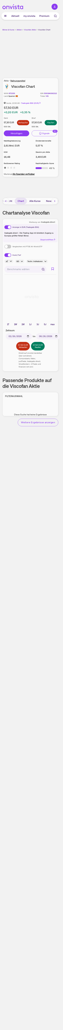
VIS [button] (47, 96)
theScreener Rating (12, 163)
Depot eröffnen (47, 239)
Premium (44, 16)
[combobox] (25, 269)
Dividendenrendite (43, 141)
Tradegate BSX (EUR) (30, 103)
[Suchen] (43, 269)
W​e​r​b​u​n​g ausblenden (41, 52)
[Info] (8, 261)
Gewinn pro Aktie (43, 152)
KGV (6, 152)
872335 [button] (12, 93)
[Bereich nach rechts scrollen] (54, 201)
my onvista (29, 16)
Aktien (19, 30)
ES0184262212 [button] (50, 93)
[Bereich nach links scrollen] (6, 201)
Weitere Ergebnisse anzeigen (38, 422)
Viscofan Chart (44, 30)
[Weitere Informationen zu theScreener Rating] (9, 168)
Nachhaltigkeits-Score (45, 163)
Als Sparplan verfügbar (24, 174)
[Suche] (55, 16)
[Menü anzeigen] (5, 16)
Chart (21, 201)
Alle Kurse (35, 201)
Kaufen (50, 122)
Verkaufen (23, 122)
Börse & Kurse (8, 30)
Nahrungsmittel (17, 80)
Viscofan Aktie (30, 30)
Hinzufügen (16, 133)
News (49, 201)
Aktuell (15, 16)
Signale (46, 133)
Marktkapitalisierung (12, 141)
